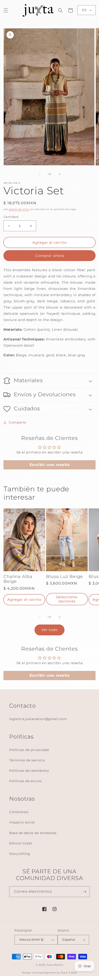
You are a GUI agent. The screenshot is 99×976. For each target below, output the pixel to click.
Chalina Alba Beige (17, 579)
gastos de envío (19, 209)
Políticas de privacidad (29, 750)
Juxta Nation (55, 964)
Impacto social (22, 822)
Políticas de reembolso (29, 771)
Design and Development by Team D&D (49, 972)
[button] (6, 10)
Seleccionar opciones (67, 599)
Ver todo (49, 630)
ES (84, 10)
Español (68, 939)
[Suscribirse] (84, 891)
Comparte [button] (17, 422)
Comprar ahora (49, 255)
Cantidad (10, 217)
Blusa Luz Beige (64, 576)
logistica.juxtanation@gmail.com (38, 719)
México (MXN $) (31, 939)
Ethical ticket (20, 843)
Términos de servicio (27, 760)
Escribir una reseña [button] (49, 464)
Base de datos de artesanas (33, 833)
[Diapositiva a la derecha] (60, 174)
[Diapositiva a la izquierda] (39, 174)
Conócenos (18, 812)
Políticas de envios (25, 781)
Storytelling (19, 854)
